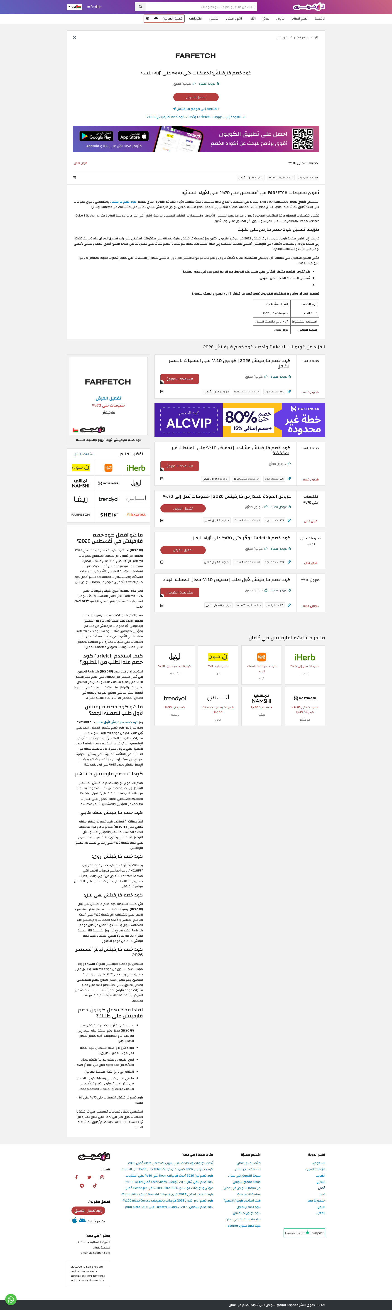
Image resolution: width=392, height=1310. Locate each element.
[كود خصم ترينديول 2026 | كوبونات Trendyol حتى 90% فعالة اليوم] (174, 698)
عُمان (321, 1188)
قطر (322, 1194)
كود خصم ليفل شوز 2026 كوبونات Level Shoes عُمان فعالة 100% (169, 1182)
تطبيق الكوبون (172, 18)
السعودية (318, 1163)
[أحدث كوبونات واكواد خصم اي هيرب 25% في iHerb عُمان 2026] (305, 657)
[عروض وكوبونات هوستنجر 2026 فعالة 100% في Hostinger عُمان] (305, 698)
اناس (218, 719)
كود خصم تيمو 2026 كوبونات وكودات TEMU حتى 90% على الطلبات (167, 1169)
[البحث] (140, 6)
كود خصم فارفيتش (123, 201)
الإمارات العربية (315, 1169)
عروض (280, 18)
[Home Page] (309, 6)
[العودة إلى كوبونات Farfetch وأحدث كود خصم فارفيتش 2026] (74, 38)
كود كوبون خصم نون (247, 1213)
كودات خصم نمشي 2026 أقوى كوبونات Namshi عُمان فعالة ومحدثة (167, 1194)
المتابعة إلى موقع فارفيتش (197, 109)
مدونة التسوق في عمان (244, 1175)
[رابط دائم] (289, 391)
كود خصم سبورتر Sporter (244, 1226)
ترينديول (174, 714)
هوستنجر (305, 719)
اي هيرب (305, 673)
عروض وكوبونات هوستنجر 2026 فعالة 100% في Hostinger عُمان (169, 1188)
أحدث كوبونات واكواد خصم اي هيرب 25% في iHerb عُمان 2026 (170, 1163)
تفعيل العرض (196, 97)
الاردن (321, 1207)
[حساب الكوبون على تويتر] (89, 1177)
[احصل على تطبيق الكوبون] (196, 139)
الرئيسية (319, 18)
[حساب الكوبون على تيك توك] (95, 1185)
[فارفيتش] (196, 55)
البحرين (320, 1182)
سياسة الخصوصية (249, 1194)
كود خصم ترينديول (249, 1207)
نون (218, 673)
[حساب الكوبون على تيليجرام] (82, 1185)
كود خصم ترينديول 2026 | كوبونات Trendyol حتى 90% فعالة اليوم (169, 1207)
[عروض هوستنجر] (239, 420)
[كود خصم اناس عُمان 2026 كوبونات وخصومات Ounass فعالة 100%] (218, 698)
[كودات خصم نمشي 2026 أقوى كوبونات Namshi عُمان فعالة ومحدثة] (261, 698)
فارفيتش (282, 37)
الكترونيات (196, 18)
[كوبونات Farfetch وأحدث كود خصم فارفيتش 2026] (81, 514)
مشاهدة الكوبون (180, 379)
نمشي (261, 714)
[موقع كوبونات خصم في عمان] (316, 37)
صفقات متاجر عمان (248, 1169)
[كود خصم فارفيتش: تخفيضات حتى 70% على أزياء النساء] (108, 396)
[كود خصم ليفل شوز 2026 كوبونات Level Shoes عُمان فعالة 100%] (174, 657)
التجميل (214, 18)
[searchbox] (201, 6)
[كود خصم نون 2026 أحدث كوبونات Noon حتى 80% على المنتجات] (218, 657)
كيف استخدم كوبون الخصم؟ (242, 1200)
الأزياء (252, 18)
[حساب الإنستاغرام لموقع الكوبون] (102, 1177)
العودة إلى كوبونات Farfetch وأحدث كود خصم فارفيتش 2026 (194, 117)
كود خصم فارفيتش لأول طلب (117, 722)
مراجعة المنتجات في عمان (243, 1219)
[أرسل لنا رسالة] (11, 1299)
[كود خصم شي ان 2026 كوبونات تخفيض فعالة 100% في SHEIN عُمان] (108, 514)
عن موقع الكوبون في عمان (242, 1188)
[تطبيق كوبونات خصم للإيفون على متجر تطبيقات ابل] (147, 18)
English (95, 7)
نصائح (266, 18)
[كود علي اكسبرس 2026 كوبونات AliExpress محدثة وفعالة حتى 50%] (136, 514)
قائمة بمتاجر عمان (249, 1163)
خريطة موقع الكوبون (247, 1182)
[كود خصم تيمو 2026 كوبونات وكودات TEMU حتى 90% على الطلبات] (261, 657)
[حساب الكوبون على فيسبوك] (76, 1177)
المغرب (320, 1213)
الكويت (320, 1175)
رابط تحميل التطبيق (88, 1210)
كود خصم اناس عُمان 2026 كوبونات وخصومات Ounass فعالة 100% (167, 1200)
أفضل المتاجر (131, 454)
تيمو (261, 678)
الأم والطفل (234, 18)
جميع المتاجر (299, 18)
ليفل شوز (174, 673)
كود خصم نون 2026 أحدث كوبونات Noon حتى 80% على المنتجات (169, 1175)
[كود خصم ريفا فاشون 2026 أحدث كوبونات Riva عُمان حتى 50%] (81, 499)
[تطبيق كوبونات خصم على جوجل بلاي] (156, 18)
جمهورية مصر (316, 1200)
